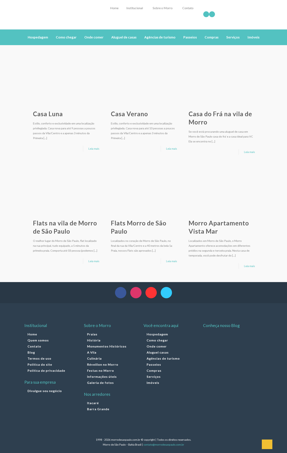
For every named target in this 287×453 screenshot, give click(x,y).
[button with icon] (120, 292)
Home (32, 334)
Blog (31, 352)
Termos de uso (39, 358)
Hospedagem (157, 334)
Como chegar (157, 340)
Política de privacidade (46, 370)
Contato (34, 346)
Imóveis (153, 382)
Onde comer (157, 346)
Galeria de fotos (100, 382)
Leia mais (93, 148)
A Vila (91, 352)
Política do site (40, 364)
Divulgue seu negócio (45, 391)
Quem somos (38, 340)
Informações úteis (102, 376)
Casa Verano (129, 114)
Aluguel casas (158, 352)
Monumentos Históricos (107, 346)
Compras (154, 370)
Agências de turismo (163, 358)
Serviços (154, 376)
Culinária (94, 358)
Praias (92, 334)
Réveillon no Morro (102, 364)
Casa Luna (48, 114)
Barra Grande (98, 409)
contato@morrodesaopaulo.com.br (164, 444)
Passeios (154, 364)
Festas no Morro (100, 370)
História (94, 340)
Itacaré (93, 403)
